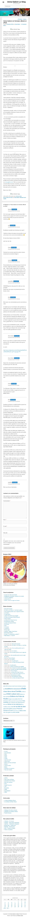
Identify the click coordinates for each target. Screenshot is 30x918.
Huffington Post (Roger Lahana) (11, 811)
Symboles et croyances (9, 768)
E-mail (5, 526)
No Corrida (6, 788)
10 (24, 902)
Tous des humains (8, 769)
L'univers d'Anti (7, 765)
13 (11, 903)
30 (21, 906)
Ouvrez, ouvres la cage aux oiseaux (12, 600)
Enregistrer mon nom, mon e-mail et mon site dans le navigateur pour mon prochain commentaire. (13, 542)
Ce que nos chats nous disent (10, 594)
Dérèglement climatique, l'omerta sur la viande (14, 596)
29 (18, 906)
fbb (19, 699)
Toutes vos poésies (8, 829)
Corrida (18, 691)
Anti (5, 658)
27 (11, 906)
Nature (5, 767)
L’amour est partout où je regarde (11, 615)
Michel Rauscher (21, 702)
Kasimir (20, 700)
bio (4, 688)
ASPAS (5, 778)
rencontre (10, 710)
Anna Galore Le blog (16, 2)
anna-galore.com (9, 182)
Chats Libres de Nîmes (9, 779)
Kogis (9, 702)
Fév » (8, 908)
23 (21, 905)
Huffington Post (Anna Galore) (10, 810)
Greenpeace (5, 700)
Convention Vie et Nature (9, 780)
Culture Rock (7, 761)
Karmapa (17, 700)
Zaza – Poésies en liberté (9, 828)
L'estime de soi (7, 599)
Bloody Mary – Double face (10, 825)
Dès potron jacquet (8, 608)
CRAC (8, 694)
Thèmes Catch (20, 915)
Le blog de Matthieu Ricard (10, 800)
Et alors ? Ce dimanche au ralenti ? (11, 634)
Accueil (5, 751)
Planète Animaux (7, 812)
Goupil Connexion (8, 785)
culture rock (15, 694)
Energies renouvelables (13, 699)
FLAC (21, 699)
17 (24, 903)
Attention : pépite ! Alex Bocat (10, 631)
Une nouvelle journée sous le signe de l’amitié (14, 611)
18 (5, 905)
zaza (12, 712)
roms (24, 710)
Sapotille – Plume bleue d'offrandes (11, 822)
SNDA (5, 792)
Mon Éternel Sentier (8, 632)
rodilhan (21, 710)
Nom (4, 519)
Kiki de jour (6, 624)
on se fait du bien (20, 706)
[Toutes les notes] (8, 738)
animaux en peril (11, 686)
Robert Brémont (16, 710)
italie (10, 700)
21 (15, 905)
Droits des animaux (8, 782)
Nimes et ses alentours (15, 704)
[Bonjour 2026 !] (15, 582)
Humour (6, 764)
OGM (12, 706)
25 (5, 906)
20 (11, 905)
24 (24, 905)
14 (15, 903)
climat (13, 691)
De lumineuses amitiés (9, 621)
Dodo (5, 625)
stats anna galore (7, 712)
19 (8, 905)
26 (8, 906)
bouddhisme (9, 689)
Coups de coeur (9, 197)
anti (9, 225)
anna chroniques (18, 686)
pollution (14, 708)
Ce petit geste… (7, 614)
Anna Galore (17, 24)
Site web (5, 532)
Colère (5, 757)
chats (23, 688)
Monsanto (5, 704)
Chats (5, 754)
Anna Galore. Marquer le (19, 197)
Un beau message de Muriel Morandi (12, 617)
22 (18, 905)
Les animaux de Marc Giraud (10, 801)
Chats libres (7, 691)
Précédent (19, 19)
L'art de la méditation (8, 597)
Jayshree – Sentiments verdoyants (11, 824)
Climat (5, 755)
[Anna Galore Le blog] (15, 12)
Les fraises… (7, 612)
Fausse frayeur (7, 618)
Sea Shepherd (7, 790)
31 (24, 906)
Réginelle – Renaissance (9, 826)
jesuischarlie (13, 700)
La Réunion (13, 702)
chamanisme (17, 689)
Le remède (6, 627)
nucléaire (9, 706)
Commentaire (6, 500)
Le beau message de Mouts (10, 622)
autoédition (24, 686)
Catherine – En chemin (9, 821)
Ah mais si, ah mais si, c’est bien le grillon (13, 610)
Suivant (25, 19)
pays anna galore (7, 708)
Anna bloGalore (7, 752)
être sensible (16, 712)
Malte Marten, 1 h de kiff (9, 635)
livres (17, 702)
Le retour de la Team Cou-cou (10, 620)
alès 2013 (5, 686)
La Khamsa (6, 628)
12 (8, 903)
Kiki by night (7, 629)
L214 (5, 786)
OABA (5, 789)
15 (18, 903)
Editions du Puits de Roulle (10, 762)
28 (15, 906)
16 (21, 903)
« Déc (4, 908)
